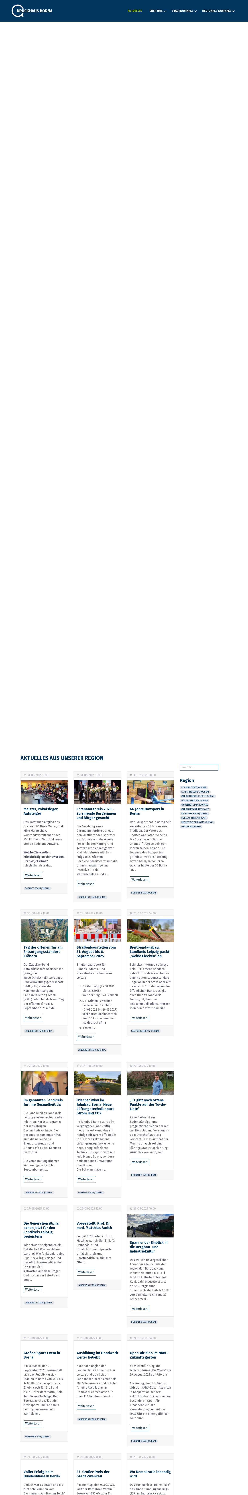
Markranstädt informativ (195, 809)
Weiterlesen (33, 875)
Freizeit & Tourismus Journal (197, 822)
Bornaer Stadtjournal (37, 888)
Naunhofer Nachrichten (194, 800)
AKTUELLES (135, 11)
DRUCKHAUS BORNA (191, 826)
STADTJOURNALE (182, 11)
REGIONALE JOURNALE (216, 11)
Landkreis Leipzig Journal (92, 897)
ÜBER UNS (156, 11)
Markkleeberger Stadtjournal (198, 796)
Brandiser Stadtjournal (194, 813)
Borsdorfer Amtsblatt (194, 818)
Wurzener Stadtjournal (194, 805)
